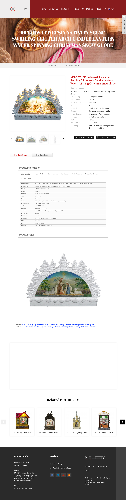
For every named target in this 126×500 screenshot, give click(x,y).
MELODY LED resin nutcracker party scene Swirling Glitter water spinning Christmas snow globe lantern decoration (58, 327)
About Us (53, 9)
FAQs (87, 471)
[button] (63, 139)
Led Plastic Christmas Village (60, 468)
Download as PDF (107, 137)
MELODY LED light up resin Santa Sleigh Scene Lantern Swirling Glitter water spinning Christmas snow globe (58, 325)
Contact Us (87, 9)
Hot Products (89, 482)
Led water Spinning (73, 65)
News (76, 9)
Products (65, 9)
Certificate (89, 466)
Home (43, 9)
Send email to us (86, 137)
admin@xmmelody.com (23, 488)
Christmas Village (56, 464)
